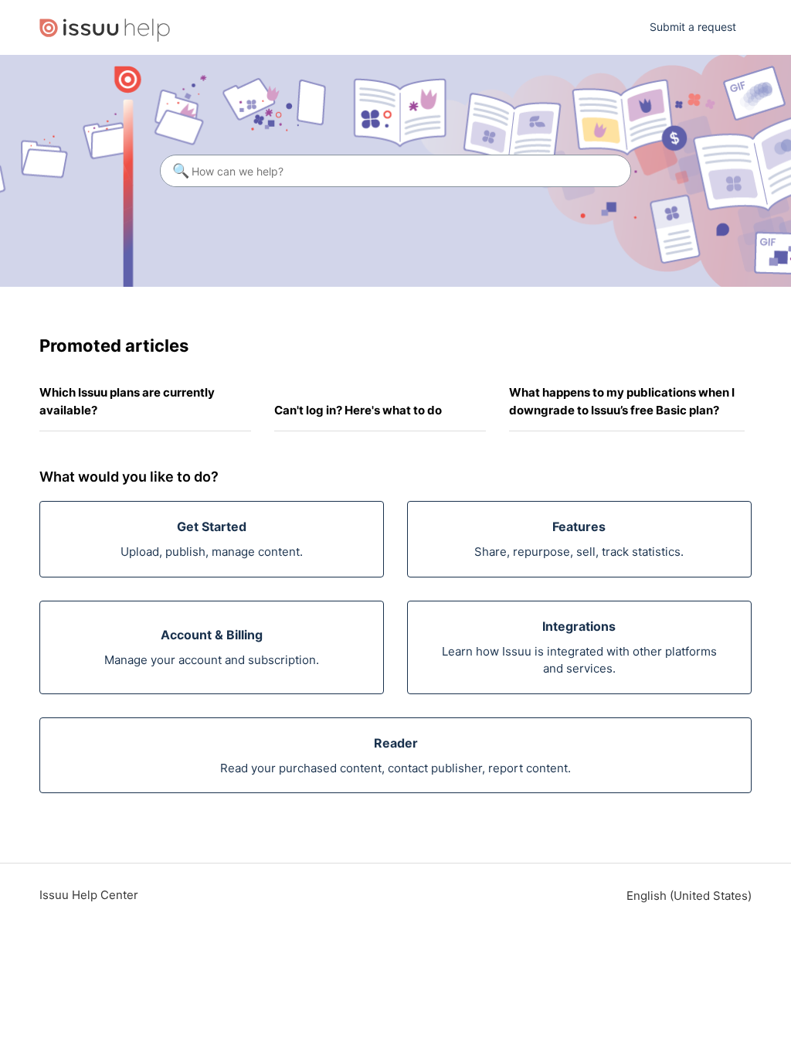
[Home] (104, 27)
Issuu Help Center (88, 894)
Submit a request (693, 26)
